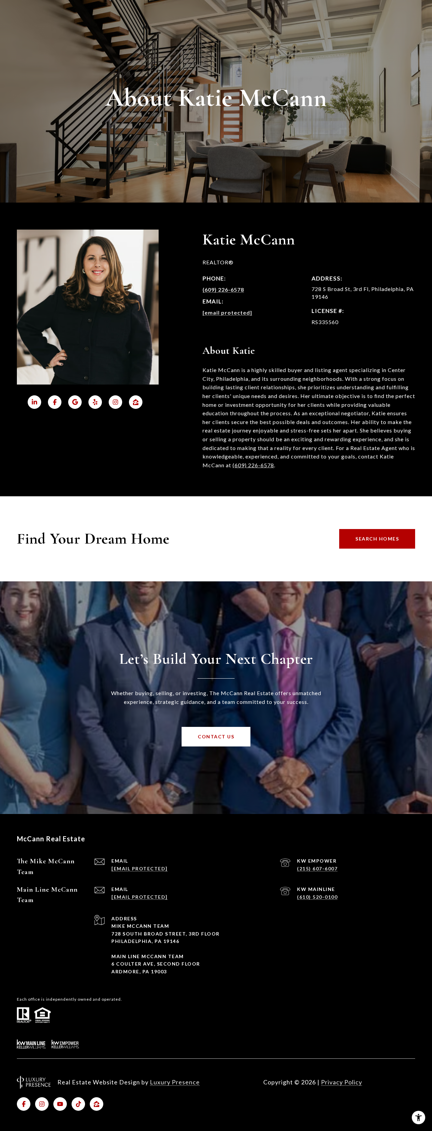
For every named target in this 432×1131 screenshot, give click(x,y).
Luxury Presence (175, 1082)
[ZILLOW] (96, 1104)
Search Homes (377, 539)
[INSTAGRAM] (42, 1104)
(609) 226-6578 (223, 289)
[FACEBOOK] (23, 1104)
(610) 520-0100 (317, 897)
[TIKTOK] (78, 1104)
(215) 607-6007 (317, 868)
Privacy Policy (341, 1082)
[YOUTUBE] (60, 1104)
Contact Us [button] (216, 736)
